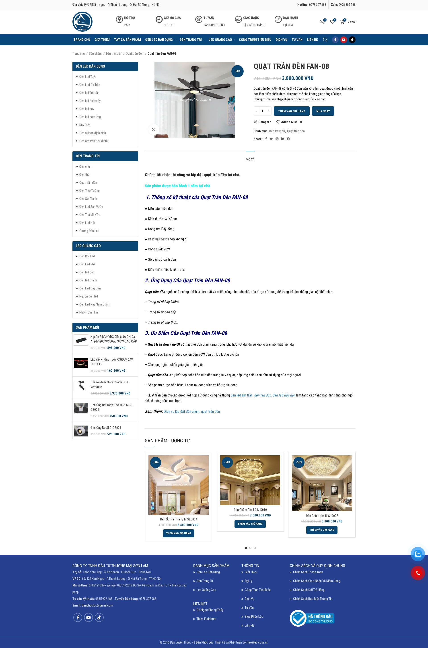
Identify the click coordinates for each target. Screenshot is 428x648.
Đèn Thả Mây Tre (89, 215)
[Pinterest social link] (277, 139)
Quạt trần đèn (135, 53)
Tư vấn (249, 608)
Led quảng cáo (206, 590)
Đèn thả (84, 175)
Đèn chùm (85, 167)
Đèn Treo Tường (89, 191)
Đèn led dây (86, 109)
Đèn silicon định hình (92, 133)
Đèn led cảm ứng (90, 117)
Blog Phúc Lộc (254, 617)
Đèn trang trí (114, 53)
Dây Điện (85, 125)
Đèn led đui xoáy (90, 101)
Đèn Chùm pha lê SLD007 (322, 516)
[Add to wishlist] (205, 483)
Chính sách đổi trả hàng (309, 590)
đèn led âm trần (242, 395)
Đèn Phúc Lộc (205, 642)
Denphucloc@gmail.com (97, 605)
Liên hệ (249, 625)
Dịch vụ (249, 599)
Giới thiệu (251, 572)
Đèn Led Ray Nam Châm (94, 304)
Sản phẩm (95, 53)
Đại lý (248, 581)
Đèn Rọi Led (87, 256)
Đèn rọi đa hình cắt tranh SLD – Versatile (110, 384)
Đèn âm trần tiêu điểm (93, 141)
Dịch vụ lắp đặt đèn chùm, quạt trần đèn (192, 411)
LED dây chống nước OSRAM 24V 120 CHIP (112, 361)
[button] (178, 533)
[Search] (325, 39)
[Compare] (205, 463)
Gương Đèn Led (89, 231)
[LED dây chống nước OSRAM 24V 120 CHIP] (81, 365)
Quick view (205, 473)
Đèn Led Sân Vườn (91, 207)
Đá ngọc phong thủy (210, 610)
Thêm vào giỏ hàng (291, 111)
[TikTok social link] (352, 39)
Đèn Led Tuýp (87, 77)
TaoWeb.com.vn (257, 642)
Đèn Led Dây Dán (90, 288)
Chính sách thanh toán (308, 572)
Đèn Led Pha (87, 264)
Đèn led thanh (88, 280)
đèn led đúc (262, 395)
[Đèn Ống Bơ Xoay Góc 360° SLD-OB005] (81, 411)
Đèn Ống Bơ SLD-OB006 (106, 428)
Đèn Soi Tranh (88, 199)
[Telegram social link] (288, 139)
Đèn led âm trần (89, 93)
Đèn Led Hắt (87, 223)
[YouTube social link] (343, 39)
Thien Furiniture (206, 619)
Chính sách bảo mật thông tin (312, 599)
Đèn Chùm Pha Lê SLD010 (250, 510)
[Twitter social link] (271, 139)
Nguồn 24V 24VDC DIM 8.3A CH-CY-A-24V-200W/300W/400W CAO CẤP (114, 339)
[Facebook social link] (335, 39)
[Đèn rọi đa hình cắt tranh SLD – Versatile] (81, 388)
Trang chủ (78, 53)
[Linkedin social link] (282, 139)
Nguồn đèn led (88, 296)
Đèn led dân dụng (208, 572)
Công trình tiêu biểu (258, 590)
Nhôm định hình (89, 312)
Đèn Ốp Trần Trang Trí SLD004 (178, 519)
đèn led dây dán (283, 395)
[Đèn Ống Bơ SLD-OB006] (81, 431)
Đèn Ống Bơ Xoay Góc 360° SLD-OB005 (111, 407)
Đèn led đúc (87, 272)
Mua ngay (323, 111)
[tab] (250, 157)
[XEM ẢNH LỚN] (153, 129)
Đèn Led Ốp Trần (89, 85)
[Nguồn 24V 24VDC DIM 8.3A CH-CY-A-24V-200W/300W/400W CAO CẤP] (81, 342)
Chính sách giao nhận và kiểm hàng (316, 581)
